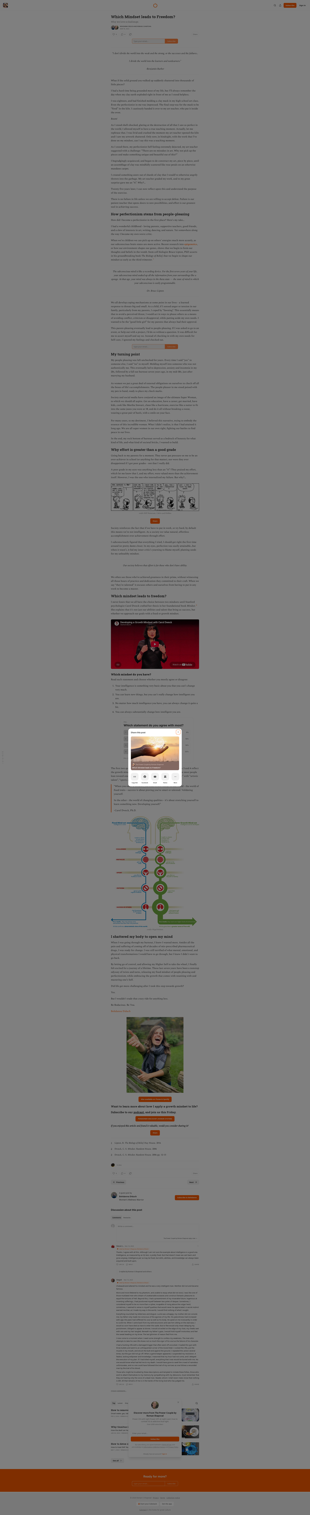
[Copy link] (135, 777)
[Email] (155, 777)
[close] (178, 732)
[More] (175, 777)
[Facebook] (145, 777)
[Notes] (165, 777)
